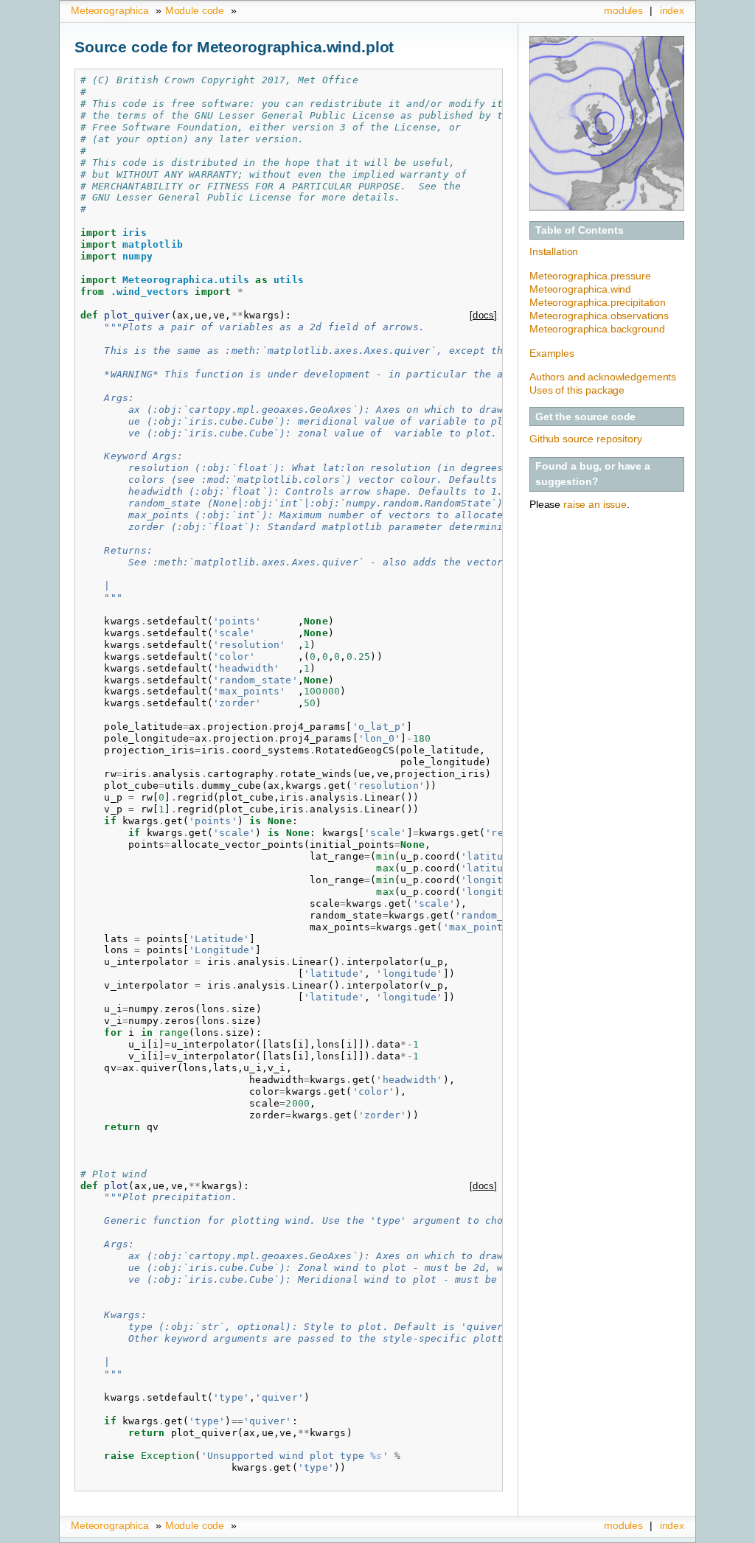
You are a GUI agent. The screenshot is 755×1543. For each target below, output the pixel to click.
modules (623, 10)
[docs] (483, 315)
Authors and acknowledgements (602, 377)
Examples (551, 353)
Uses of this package (576, 390)
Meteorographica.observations (599, 315)
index (672, 10)
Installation (553, 251)
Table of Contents (579, 230)
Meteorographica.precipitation (597, 302)
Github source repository (585, 439)
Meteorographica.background (596, 329)
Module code (194, 10)
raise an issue (595, 504)
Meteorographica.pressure (590, 276)
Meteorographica (110, 10)
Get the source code (585, 416)
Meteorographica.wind (580, 289)
